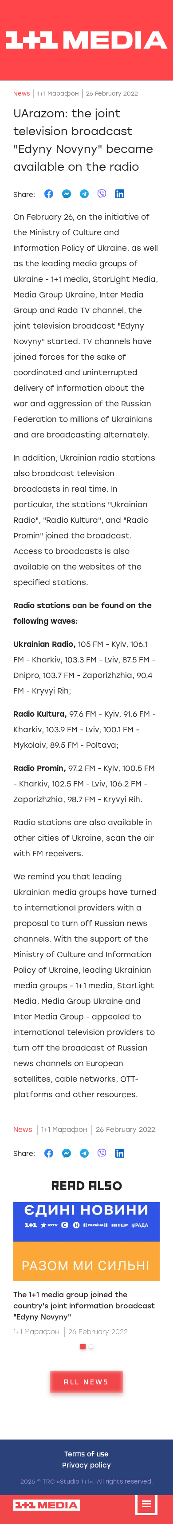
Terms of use (86, 1454)
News (21, 93)
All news (86, 1382)
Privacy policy (86, 1465)
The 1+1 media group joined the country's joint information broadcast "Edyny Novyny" (84, 1306)
